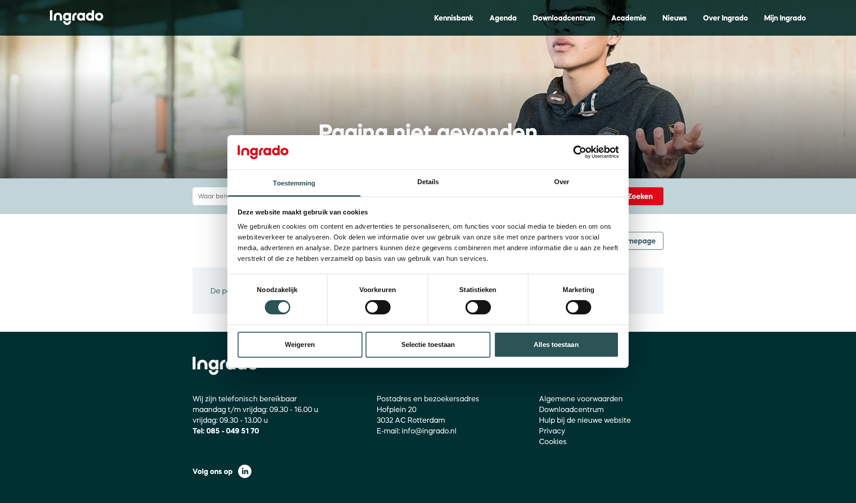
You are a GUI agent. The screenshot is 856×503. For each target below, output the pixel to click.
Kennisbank (453, 17)
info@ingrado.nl (429, 430)
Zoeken (640, 196)
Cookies (553, 441)
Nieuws (675, 17)
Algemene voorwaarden (581, 398)
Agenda (503, 17)
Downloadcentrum (564, 17)
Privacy (552, 430)
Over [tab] (561, 182)
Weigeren (300, 344)
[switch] (378, 307)
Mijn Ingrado (785, 17)
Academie (628, 17)
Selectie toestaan (428, 344)
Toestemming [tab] (294, 183)
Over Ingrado (725, 17)
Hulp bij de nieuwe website (585, 420)
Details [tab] (428, 182)
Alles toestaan (556, 344)
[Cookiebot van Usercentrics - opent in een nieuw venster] (580, 152)
